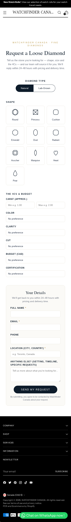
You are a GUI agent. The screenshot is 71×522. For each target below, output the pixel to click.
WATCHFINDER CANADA (33, 500)
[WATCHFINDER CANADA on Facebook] (5, 483)
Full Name (18, 308)
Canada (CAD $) (15, 495)
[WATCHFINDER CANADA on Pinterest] (16, 483)
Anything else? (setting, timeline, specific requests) (34, 363)
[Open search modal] (59, 12)
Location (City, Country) (28, 348)
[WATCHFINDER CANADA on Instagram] (21, 483)
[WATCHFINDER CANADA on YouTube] (31, 483)
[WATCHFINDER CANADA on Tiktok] (26, 483)
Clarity (11, 226)
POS (5, 506)
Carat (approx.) (16, 199)
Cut (8, 240)
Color (10, 213)
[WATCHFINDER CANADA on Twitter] (10, 483)
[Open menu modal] (4, 12)
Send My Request (35, 389)
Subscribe (61, 471)
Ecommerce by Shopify (23, 506)
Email (15, 321)
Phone (14, 335)
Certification (15, 268)
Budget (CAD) (14, 254)
